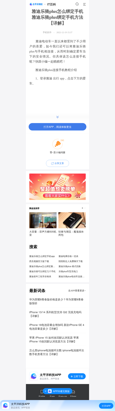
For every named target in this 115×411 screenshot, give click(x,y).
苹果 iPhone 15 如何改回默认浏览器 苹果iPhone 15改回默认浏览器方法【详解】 (54, 339)
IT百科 (51, 4)
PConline (42, 396)
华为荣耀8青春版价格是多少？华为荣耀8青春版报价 (56, 301)
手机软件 (47, 32)
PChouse (73, 396)
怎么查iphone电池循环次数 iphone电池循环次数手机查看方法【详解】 (56, 352)
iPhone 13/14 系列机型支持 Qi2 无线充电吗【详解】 (55, 314)
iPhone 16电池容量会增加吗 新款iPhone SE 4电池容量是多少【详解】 (56, 326)
